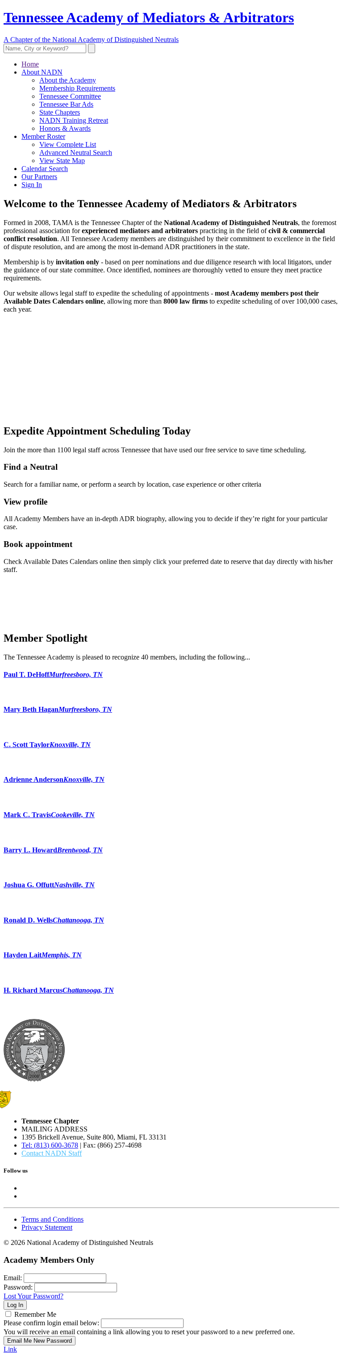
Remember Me (35, 1314)
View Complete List (67, 144)
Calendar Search (44, 168)
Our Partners (39, 176)
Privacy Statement (46, 1227)
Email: (13, 1278)
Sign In (31, 184)
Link (10, 1349)
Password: (18, 1287)
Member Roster (43, 136)
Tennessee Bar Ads (66, 104)
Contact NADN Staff (51, 1153)
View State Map (62, 160)
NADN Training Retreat (73, 120)
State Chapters (59, 112)
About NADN (42, 72)
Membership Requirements (77, 88)
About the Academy (67, 80)
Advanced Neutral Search (75, 152)
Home (30, 64)
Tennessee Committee (70, 96)
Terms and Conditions (52, 1219)
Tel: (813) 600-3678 (49, 1145)
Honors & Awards (65, 128)
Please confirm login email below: (51, 1323)
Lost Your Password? (33, 1296)
